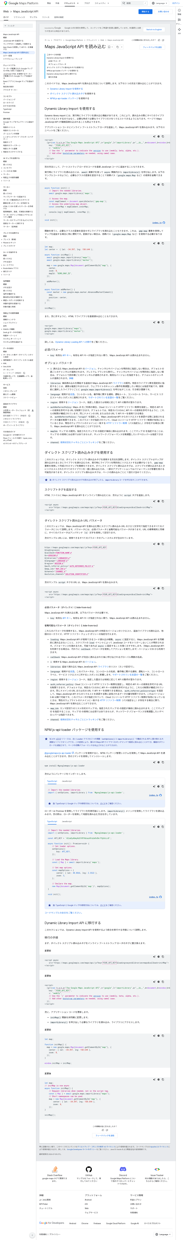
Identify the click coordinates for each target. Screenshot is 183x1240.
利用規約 (134, 1213)
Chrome (84, 1223)
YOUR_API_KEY (62, 145)
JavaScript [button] (67, 781)
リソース (45, 17)
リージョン (73, 402)
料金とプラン (135, 1200)
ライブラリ (118, 383)
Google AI (135, 1223)
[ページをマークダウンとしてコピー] (117, 47)
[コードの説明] (154, 136)
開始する (145, 11)
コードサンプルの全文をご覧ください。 (64, 913)
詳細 (71, 378)
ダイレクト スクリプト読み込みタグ (67, 93)
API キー (67, 355)
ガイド (6, 17)
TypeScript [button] (52, 781)
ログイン (176, 3)
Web (6, 11)
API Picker (43, 1204)
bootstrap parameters (73, 153)
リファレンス (19, 17)
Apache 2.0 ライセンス (159, 1147)
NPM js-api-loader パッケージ (64, 98)
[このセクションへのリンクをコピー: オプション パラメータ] (74, 363)
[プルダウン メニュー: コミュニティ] (109, 3)
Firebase (97, 1223)
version (97, 150)
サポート (134, 1208)
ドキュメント (69, 3)
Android (88, 1200)
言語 (72, 394)
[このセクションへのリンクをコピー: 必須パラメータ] (66, 350)
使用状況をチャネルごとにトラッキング (79, 442)
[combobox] (134, 3)
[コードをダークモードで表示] (158, 136)
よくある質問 (45, 1200)
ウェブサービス (91, 1213)
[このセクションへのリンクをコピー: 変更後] (53, 975)
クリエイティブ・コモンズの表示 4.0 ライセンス (96, 1147)
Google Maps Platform (74, 40)
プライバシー (55, 1234)
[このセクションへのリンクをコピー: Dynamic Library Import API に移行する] (103, 923)
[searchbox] (18, 26)
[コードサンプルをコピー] (163, 136)
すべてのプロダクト (152, 1223)
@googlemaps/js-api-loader (58, 753)
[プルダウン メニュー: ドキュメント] (78, 3)
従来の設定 (59, 17)
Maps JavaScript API (25, 11)
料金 (57, 3)
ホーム (47, 40)
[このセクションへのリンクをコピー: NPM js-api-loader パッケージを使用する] (106, 730)
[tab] (52, 781)
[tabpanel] (105, 795)
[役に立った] (159, 40)
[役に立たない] (163, 40)
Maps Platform (28, 3)
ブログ (87, 3)
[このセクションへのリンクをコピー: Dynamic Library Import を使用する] (98, 109)
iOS (86, 1204)
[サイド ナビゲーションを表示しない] (32, 1235)
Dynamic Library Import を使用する (66, 89)
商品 (49, 3)
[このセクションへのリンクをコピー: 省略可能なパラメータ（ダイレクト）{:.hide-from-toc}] (100, 625)
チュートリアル (45, 1208)
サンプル (33, 17)
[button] (17, 152)
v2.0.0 (58, 739)
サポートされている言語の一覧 (103, 397)
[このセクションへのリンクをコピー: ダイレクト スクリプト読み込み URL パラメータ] (105, 520)
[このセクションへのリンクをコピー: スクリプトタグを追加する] (79, 489)
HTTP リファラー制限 (116, 423)
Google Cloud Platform (115, 1223)
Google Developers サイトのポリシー (81, 1149)
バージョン (90, 368)
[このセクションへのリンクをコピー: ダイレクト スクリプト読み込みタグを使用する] (115, 453)
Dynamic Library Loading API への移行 (73, 342)
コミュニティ (100, 3)
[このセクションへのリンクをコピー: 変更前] (53, 950)
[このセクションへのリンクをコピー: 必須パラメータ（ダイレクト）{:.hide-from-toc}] (94, 607)
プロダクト (57, 40)
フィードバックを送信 (152, 47)
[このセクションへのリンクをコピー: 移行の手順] (60, 937)
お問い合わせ (163, 11)
